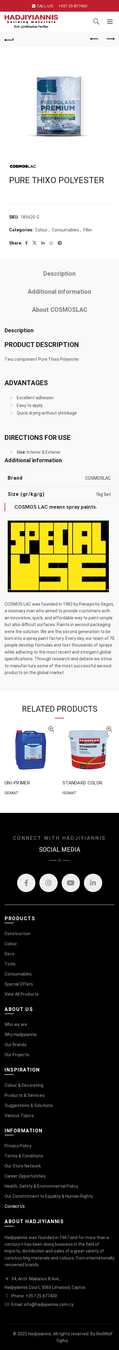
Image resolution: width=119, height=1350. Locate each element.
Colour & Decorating (24, 1085)
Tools (10, 963)
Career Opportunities (25, 1176)
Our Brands (16, 1044)
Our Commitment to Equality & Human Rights (49, 1196)
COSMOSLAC (98, 478)
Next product (109, 39)
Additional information (59, 291)
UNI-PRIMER (17, 783)
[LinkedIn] (93, 883)
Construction (18, 933)
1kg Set (103, 494)
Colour (41, 229)
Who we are (16, 1024)
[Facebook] (26, 883)
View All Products (22, 994)
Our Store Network (23, 1166)
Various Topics (19, 1115)
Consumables (65, 229)
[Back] (9, 39)
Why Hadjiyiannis (21, 1034)
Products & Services (25, 1095)
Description (59, 273)
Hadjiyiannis (39, 1333)
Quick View (51, 729)
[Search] (96, 21)
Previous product (94, 39)
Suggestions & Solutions (29, 1105)
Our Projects (17, 1054)
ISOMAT (11, 793)
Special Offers (19, 984)
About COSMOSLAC (59, 309)
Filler (87, 229)
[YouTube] (71, 883)
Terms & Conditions (24, 1155)
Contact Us (15, 1206)
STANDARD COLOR (82, 783)
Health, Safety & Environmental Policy (41, 1186)
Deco (10, 953)
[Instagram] (48, 883)
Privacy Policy (18, 1145)
